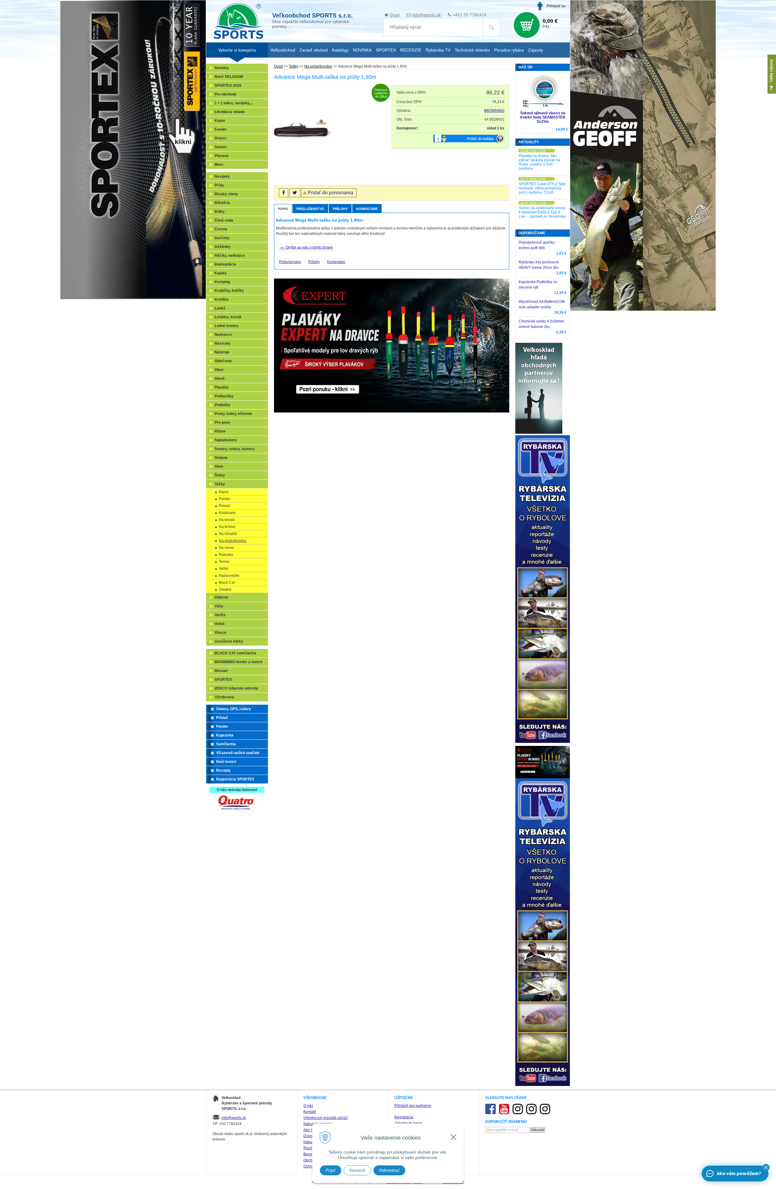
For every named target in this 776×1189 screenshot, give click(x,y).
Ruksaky (226, 555)
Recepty (223, 770)
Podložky (222, 405)
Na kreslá (227, 520)
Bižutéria (222, 203)
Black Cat (227, 582)
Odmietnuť (389, 1170)
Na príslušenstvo (318, 66)
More (219, 164)
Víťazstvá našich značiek (237, 753)
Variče (220, 615)
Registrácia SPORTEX (235, 779)
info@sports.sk (426, 14)
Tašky (293, 66)
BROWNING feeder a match (238, 662)
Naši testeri (226, 762)
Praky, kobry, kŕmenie (233, 414)
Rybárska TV (438, 50)
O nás (308, 1106)
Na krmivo (227, 527)
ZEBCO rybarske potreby (236, 688)
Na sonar (226, 548)
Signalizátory (226, 440)
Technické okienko (472, 50)
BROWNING (494, 111)
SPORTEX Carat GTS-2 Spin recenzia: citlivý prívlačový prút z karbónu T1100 (542, 188)
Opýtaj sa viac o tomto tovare (306, 247)
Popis (283, 209)
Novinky (222, 68)
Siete (219, 466)
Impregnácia (225, 264)
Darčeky (222, 238)
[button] (766, 1167)
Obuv (219, 370)
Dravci (220, 138)
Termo (224, 561)
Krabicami (227, 513)
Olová (220, 378)
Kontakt (309, 1112)
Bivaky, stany (226, 194)
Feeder (221, 129)
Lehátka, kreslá (228, 317)
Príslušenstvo (310, 209)
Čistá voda (224, 220)
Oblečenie (223, 361)
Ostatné (225, 589)
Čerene (221, 229)
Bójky (220, 211)
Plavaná (222, 156)
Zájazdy (535, 50)
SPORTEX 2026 (228, 85)
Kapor (220, 121)
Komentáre (367, 209)
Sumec (221, 147)
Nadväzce (223, 334)
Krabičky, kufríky (229, 291)
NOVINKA (362, 50)
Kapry (224, 492)
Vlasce (220, 632)
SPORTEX (223, 679)
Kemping (222, 282)
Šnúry (220, 475)
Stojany (221, 458)
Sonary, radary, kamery (235, 449)
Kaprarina (224, 735)
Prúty (219, 185)
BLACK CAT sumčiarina (235, 653)
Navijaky (222, 176)
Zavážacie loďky (229, 641)
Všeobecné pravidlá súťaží (325, 1118)
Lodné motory (227, 326)
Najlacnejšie (229, 575)
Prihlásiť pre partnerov (412, 1106)
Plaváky (222, 387)
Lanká (220, 308)
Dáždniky (223, 247)
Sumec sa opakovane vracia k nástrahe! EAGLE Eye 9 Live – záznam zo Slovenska (542, 212)
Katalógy (340, 50)
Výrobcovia (224, 697)
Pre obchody (225, 94)
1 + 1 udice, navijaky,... (234, 103)
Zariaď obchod (313, 50)
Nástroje (222, 352)
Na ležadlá (228, 534)
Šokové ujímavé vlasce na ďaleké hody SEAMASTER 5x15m (542, 117)
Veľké (223, 568)
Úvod (395, 14)
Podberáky (224, 396)
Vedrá (220, 624)
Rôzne (220, 431)
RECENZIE (410, 50)
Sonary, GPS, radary (233, 709)
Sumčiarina (226, 744)
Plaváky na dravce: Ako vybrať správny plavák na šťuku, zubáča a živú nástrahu (539, 162)
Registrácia (403, 1117)
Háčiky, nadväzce (230, 255)
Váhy (219, 606)
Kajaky (221, 273)
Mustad (221, 671)
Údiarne (221, 597)
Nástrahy (223, 343)
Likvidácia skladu (230, 112)
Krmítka (222, 299)
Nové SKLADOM (229, 77)
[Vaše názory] (772, 74)
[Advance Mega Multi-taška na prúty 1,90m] (303, 129)
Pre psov (222, 422)
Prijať (331, 1170)
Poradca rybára (509, 50)
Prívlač (224, 506)
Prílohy (340, 209)
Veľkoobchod (282, 50)
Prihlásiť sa (556, 6)
